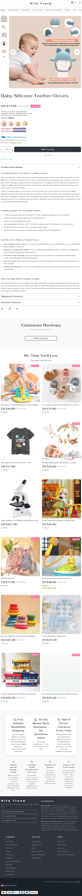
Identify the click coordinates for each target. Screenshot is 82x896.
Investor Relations (13, 861)
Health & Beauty (13, 10)
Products (60, 841)
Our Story (9, 841)
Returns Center (37, 851)
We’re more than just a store (52, 821)
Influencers (10, 855)
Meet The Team (12, 845)
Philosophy (10, 871)
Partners (9, 865)
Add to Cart (47, 149)
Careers (9, 848)
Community (10, 874)
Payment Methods (39, 855)
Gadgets (67, 10)
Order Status (36, 858)
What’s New (61, 845)
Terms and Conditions (65, 855)
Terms (64, 881)
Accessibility (77, 881)
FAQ (33, 848)
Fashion (3, 10)
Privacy (69, 881)
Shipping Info (37, 845)
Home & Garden (38, 10)
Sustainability (11, 868)
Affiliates (9, 858)
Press (8, 851)
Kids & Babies (26, 10)
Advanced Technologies (54, 10)
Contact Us (36, 841)
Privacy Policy (62, 851)
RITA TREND (45, 806)
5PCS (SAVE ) (7, 131)
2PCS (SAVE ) (7, 129)
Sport (74, 10)
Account (60, 848)
